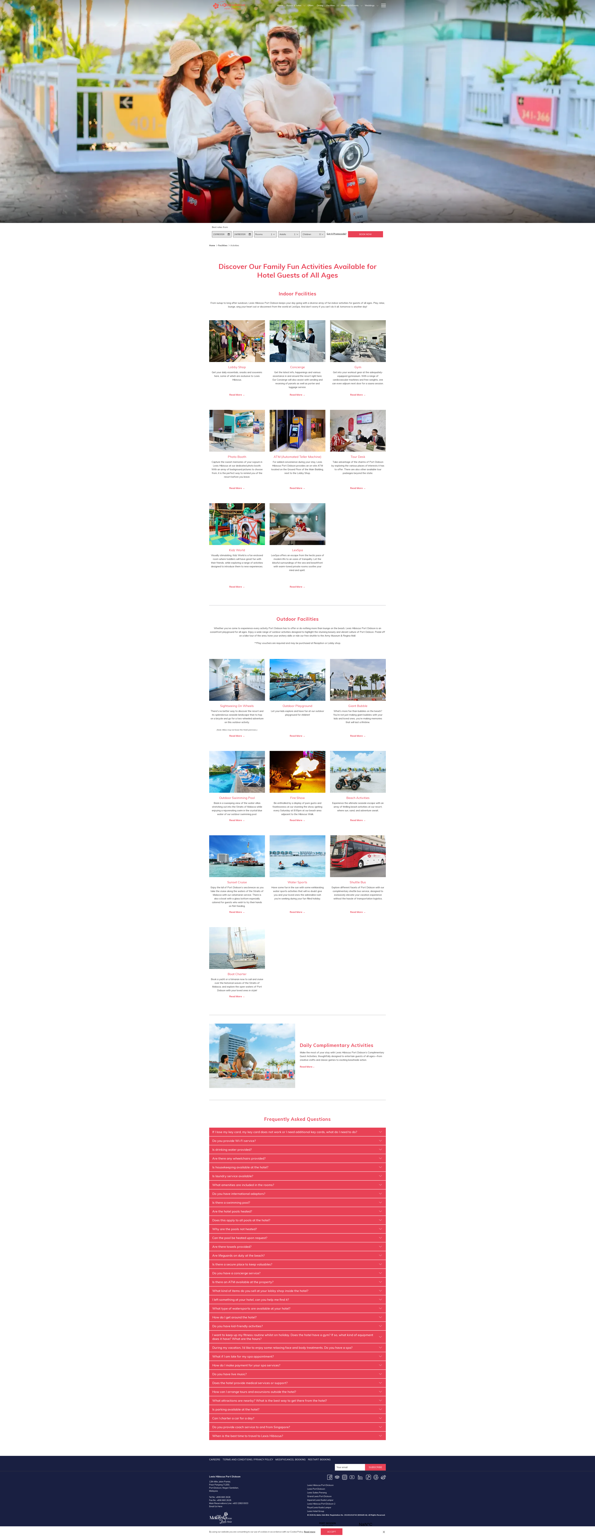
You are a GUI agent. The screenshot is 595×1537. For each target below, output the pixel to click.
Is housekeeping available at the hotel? (240, 1167)
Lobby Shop (237, 367)
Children (307, 234)
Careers (214, 1459)
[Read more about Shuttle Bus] (358, 856)
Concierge (297, 367)
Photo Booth (237, 457)
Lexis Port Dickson (316, 1489)
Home (212, 245)
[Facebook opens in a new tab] (329, 1477)
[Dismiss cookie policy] (384, 1532)
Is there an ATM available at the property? (242, 1282)
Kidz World (237, 550)
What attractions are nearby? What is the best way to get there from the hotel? (269, 1400)
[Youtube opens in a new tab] (352, 1477)
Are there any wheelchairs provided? (239, 1158)
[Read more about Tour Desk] (358, 431)
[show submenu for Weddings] (377, 5)
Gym (358, 367)
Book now (365, 234)
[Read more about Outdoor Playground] (297, 680)
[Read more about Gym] (358, 341)
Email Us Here (215, 1506)
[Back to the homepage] (230, 5)
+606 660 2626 (223, 1497)
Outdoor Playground (297, 706)
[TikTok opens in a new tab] (368, 1477)
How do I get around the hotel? (234, 1317)
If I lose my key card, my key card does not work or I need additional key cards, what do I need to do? (284, 1132)
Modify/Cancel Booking (290, 1459)
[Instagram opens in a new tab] (344, 1477)
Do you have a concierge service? (236, 1273)
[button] (221, 234)
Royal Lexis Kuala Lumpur (319, 1507)
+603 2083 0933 (240, 1503)
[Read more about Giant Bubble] (358, 680)
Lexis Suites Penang (317, 1492)
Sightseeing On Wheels (237, 706)
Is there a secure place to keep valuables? (242, 1264)
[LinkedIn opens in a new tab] (360, 1477)
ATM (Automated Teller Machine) (297, 457)
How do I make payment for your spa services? (246, 1365)
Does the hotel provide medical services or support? (250, 1383)
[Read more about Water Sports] (297, 856)
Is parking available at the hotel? (235, 1409)
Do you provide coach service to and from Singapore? (251, 1427)
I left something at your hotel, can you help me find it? (250, 1300)
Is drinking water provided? (232, 1149)
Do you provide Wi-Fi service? (234, 1141)
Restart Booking (319, 1459)
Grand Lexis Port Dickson (319, 1496)
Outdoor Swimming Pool (237, 798)
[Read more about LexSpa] (297, 524)
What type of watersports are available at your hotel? (251, 1308)
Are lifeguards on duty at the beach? (238, 1255)
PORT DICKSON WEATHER (346, 1524)
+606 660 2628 (224, 1500)
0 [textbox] (320, 234)
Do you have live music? (229, 1374)
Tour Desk (357, 457)
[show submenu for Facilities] (338, 5)
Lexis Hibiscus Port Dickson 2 (321, 1503)
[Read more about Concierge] (297, 341)
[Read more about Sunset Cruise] (237, 856)
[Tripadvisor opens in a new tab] (337, 1477)
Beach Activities (358, 798)
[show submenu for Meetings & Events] (361, 5)
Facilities (222, 245)
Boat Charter (237, 974)
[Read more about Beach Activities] (358, 772)
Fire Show (297, 798)
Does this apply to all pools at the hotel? (241, 1220)
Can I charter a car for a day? (233, 1418)
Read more (309, 1531)
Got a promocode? (336, 233)
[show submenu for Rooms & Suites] (304, 5)
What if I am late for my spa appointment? (243, 1356)
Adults (283, 234)
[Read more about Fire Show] (297, 772)
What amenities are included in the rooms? (243, 1185)
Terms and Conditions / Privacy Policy (248, 1459)
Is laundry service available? (232, 1176)
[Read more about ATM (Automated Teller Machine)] (297, 431)
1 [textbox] (271, 234)
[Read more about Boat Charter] (237, 948)
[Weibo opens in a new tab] (383, 1477)
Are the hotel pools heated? (232, 1211)
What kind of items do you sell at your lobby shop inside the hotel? (260, 1291)
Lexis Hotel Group (315, 1511)
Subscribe (375, 1467)
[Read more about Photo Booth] (237, 431)
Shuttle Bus (358, 882)
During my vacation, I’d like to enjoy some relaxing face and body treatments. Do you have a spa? (282, 1348)
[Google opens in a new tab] (375, 1477)
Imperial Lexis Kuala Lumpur (320, 1500)
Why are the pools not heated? (234, 1229)
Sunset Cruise (237, 882)
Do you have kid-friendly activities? (237, 1326)
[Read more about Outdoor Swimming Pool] (237, 772)
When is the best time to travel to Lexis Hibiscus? (247, 1436)
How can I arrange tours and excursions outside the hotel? (254, 1392)
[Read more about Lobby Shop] (237, 341)
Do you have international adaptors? (238, 1194)
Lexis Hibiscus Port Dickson (320, 1485)
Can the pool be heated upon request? (239, 1238)
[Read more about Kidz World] (237, 524)
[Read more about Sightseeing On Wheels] (237, 680)
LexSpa (297, 550)
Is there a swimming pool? (231, 1202)
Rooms (259, 234)
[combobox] (271, 234)
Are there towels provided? (231, 1247)
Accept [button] (331, 1531)
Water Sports (297, 882)
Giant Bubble (357, 706)
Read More (235, 394)
